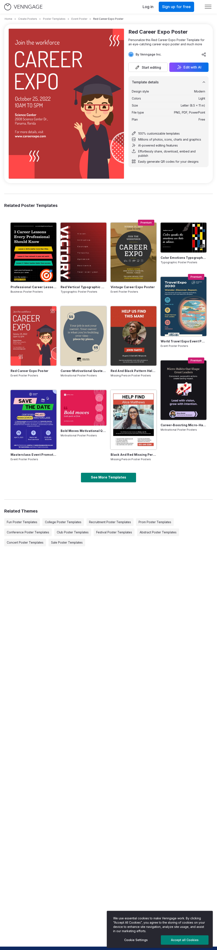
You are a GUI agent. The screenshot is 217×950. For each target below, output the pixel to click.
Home (8, 18)
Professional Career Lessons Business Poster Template (33, 287)
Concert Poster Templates (25, 542)
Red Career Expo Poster (30, 371)
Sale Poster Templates (67, 542)
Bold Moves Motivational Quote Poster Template (83, 431)
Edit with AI (192, 67)
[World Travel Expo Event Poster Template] (183, 306)
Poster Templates (54, 18)
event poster (79, 18)
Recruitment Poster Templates (110, 522)
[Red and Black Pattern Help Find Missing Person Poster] (133, 336)
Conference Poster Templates (28, 532)
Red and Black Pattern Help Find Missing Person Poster (133, 371)
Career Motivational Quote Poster (83, 371)
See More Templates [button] (108, 477)
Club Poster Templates (73, 532)
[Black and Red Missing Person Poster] (133, 419)
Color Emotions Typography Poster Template (183, 257)
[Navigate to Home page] (23, 6)
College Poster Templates (63, 522)
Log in (148, 6)
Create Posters (27, 18)
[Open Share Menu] (204, 54)
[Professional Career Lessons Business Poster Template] (33, 252)
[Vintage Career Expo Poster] (133, 252)
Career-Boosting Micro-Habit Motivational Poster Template (183, 425)
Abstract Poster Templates (158, 532)
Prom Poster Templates (155, 522)
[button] (148, 67)
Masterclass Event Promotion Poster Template (33, 454)
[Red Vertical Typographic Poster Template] (83, 252)
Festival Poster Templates (114, 532)
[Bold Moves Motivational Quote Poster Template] (83, 408)
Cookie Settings (136, 940)
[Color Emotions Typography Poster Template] (183, 237)
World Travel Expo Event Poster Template (183, 341)
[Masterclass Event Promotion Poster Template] (33, 419)
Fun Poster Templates (22, 522)
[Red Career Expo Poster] (33, 336)
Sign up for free (176, 6)
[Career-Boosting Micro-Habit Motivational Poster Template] (183, 390)
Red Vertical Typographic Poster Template (83, 287)
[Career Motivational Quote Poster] (83, 336)
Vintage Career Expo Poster (133, 287)
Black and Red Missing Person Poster (133, 454)
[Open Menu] (208, 6)
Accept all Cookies (185, 940)
